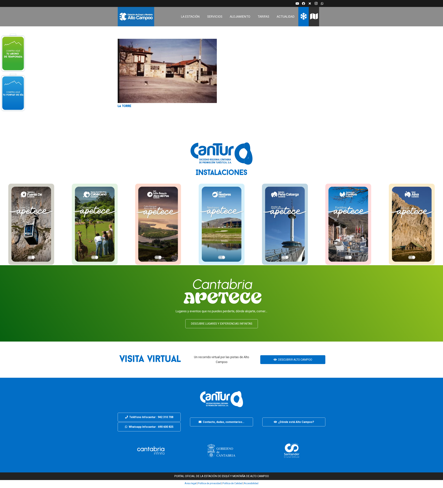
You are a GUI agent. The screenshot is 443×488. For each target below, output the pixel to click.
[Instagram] (316, 3)
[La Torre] (167, 41)
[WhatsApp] (322, 3)
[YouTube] (297, 3)
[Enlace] (136, 16)
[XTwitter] (310, 3)
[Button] (13, 52)
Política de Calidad (232, 483)
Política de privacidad (209, 483)
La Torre (124, 106)
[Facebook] (303, 3)
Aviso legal (190, 483)
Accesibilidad (251, 483)
